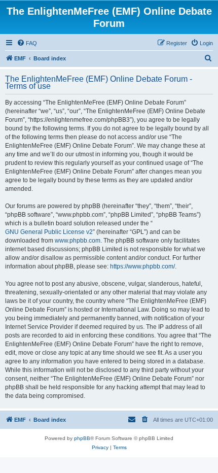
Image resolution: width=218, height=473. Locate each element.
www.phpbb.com (77, 240)
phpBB (82, 438)
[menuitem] (27, 43)
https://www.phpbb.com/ (142, 266)
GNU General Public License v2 (49, 231)
